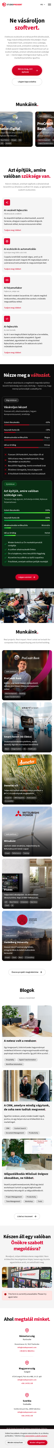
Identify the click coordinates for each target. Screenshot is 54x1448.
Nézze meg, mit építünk (25, 70)
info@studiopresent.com (27, 1347)
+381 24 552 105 (27, 1383)
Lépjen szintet (25, 577)
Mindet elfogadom (37, 1442)
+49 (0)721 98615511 (27, 1351)
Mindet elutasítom (15, 1442)
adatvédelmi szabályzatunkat (36, 1436)
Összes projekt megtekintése (25, 972)
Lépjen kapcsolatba (27, 81)
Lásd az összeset (25, 1216)
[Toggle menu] (49, 4)
